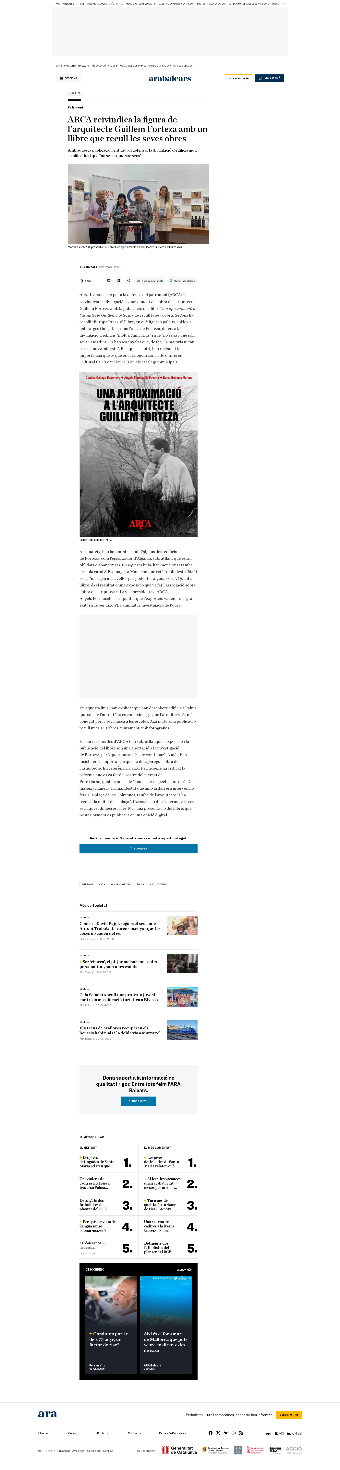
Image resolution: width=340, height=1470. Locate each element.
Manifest (44, 1433)
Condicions (94, 1450)
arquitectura (158, 884)
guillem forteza (121, 884)
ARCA (102, 884)
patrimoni (87, 884)
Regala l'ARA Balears (172, 1433)
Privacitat (63, 1450)
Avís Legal (78, 1450)
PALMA (140, 884)
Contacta (134, 1433)
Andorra (113, 65)
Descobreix (94, 1269)
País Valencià (98, 65)
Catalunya (70, 65)
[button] (283, 3)
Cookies (108, 1450)
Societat (75, 92)
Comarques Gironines (133, 65)
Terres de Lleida (182, 65)
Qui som (73, 1433)
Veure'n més (184, 1269)
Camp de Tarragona (159, 65)
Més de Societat (93, 905)
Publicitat (103, 1433)
